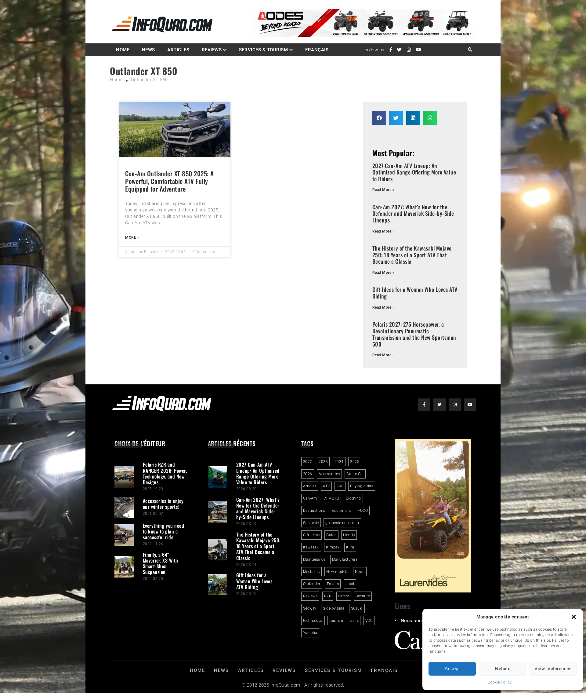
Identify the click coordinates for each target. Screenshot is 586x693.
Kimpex (332, 547)
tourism (336, 620)
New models (337, 572)
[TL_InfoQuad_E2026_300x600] (433, 591)
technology (313, 620)
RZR (328, 596)
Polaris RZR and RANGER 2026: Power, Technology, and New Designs (165, 473)
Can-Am (310, 498)
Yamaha (310, 633)
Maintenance (314, 559)
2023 (323, 462)
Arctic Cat (355, 474)
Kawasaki (311, 547)
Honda (349, 535)
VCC (369, 620)
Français (316, 50)
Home (122, 50)
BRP (340, 486)
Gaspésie (311, 523)
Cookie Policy (500, 682)
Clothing (353, 498)
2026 (307, 474)
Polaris (333, 584)
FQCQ (363, 510)
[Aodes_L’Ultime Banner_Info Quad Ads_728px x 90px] (365, 35)
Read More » (383, 190)
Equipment (341, 510)
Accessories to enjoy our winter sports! (163, 503)
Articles (178, 50)
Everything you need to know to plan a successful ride (163, 531)
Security (363, 596)
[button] (574, 617)
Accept (452, 668)
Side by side (333, 608)
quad (349, 584)
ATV (326, 486)
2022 (307, 462)
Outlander (311, 584)
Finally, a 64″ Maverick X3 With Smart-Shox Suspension (160, 563)
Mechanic (311, 572)
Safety (343, 596)
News (148, 50)
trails (354, 620)
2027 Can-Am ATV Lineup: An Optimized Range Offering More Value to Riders (414, 172)
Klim (350, 547)
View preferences (553, 668)
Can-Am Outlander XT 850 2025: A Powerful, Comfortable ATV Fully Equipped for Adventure (169, 181)
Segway (310, 608)
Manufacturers (345, 559)
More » (132, 237)
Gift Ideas (311, 535)
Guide (331, 535)
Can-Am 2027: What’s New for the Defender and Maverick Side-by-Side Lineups (413, 213)
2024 (339, 462)
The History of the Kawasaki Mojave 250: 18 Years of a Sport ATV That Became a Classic (412, 254)
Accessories (329, 474)
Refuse (502, 668)
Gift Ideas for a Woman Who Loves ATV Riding (415, 292)
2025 (354, 462)
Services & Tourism (263, 50)
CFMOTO (331, 498)
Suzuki (357, 608)
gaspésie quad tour (342, 523)
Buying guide (361, 486)
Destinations (314, 510)
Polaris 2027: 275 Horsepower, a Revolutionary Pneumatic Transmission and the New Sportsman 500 (414, 334)
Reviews (212, 50)
